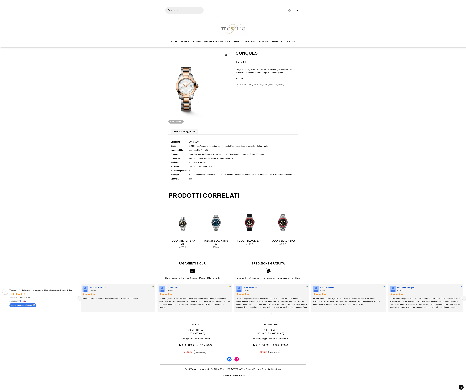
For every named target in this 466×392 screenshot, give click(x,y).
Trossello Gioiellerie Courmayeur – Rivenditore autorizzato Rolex (40, 290)
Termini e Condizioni (271, 369)
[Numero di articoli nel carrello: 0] (297, 10)
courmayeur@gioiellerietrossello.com (270, 338)
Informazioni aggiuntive (184, 131)
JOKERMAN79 (250, 287)
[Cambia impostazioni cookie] (461, 387)
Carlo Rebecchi (327, 287)
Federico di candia (98, 287)
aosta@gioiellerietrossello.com (195, 338)
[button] (226, 55)
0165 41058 (188, 345)
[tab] (184, 132)
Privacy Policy (252, 369)
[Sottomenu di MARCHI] (254, 41)
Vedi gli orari (200, 352)
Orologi (281, 84)
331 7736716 (206, 345)
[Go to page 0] (271, 313)
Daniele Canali (172, 287)
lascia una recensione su (21, 305)
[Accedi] (289, 10)
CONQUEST (262, 84)
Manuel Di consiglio (405, 287)
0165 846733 (262, 345)
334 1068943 (281, 345)
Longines (273, 84)
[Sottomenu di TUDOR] (188, 41)
